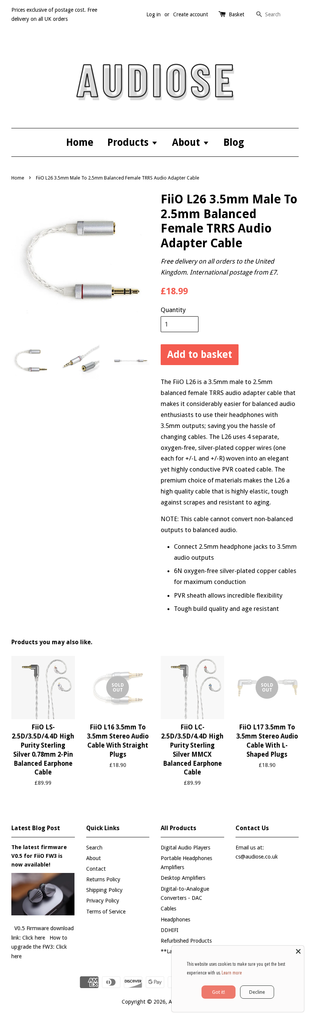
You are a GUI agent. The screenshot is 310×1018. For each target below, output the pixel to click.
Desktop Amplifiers (183, 878)
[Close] (298, 951)
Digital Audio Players (185, 848)
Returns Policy (103, 879)
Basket (236, 14)
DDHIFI (169, 930)
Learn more (232, 973)
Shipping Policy (104, 890)
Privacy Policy (102, 901)
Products (129, 142)
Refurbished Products (186, 941)
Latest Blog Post (35, 828)
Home (79, 142)
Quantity (173, 310)
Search (94, 848)
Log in (153, 14)
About (187, 142)
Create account (190, 14)
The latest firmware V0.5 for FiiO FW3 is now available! (39, 856)
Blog (233, 142)
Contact (96, 869)
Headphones (175, 920)
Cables (168, 909)
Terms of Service (106, 912)
